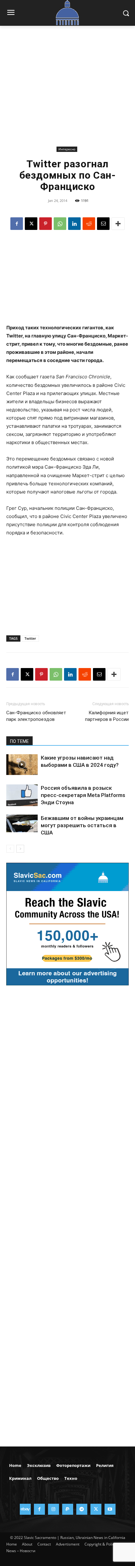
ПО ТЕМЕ (19, 741)
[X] (31, 223)
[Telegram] (81, 1509)
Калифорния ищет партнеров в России (107, 716)
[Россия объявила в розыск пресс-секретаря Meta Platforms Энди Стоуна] (22, 795)
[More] (118, 223)
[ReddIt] (89, 223)
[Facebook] (16, 223)
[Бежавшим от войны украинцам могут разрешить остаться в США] (22, 823)
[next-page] (20, 849)
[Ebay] (25, 1509)
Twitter (30, 638)
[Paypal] (67, 1509)
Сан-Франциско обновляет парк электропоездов (36, 716)
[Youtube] (110, 1509)
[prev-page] (10, 849)
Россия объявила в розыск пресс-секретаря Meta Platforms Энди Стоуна (83, 795)
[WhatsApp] (60, 223)
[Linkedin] (74, 223)
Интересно (66, 149)
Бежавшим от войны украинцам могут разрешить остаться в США (82, 825)
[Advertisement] (67, 91)
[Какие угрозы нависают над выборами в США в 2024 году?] (22, 764)
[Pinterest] (45, 223)
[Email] (103, 223)
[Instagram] (53, 1509)
